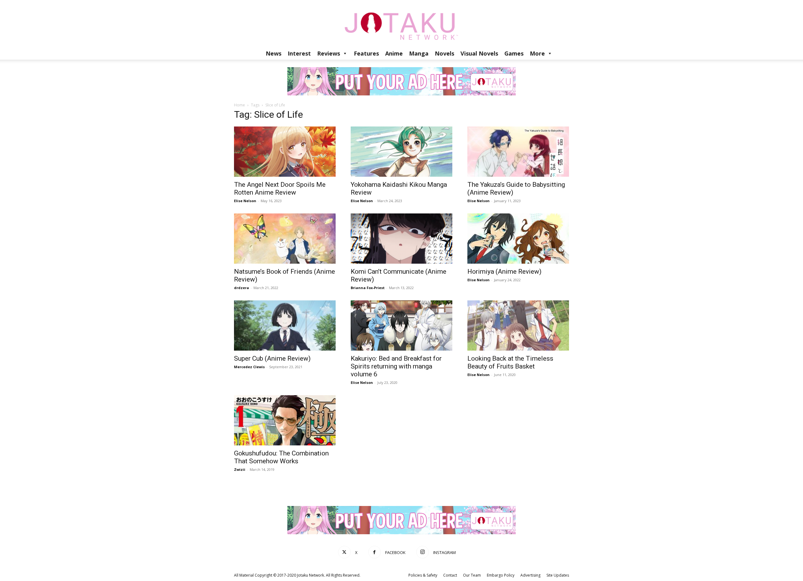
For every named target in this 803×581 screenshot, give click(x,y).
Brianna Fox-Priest (368, 287)
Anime (394, 53)
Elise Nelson (245, 200)
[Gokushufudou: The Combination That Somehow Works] (285, 420)
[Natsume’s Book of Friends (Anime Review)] (285, 238)
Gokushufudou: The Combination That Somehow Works (281, 457)
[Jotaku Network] (401, 23)
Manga (418, 53)
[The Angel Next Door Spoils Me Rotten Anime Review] (285, 151)
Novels (444, 53)
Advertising (530, 575)
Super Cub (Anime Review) (272, 358)
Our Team (472, 575)
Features (366, 53)
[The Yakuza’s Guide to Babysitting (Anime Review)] (518, 151)
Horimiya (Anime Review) (504, 271)
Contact (450, 575)
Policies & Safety (422, 575)
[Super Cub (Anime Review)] (285, 325)
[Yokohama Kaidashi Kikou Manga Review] (401, 151)
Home (239, 105)
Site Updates (557, 575)
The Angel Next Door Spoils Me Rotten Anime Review (280, 188)
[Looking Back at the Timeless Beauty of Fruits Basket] (518, 325)
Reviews (328, 53)
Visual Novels (479, 53)
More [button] (537, 53)
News (273, 53)
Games (514, 53)
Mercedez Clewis (249, 366)
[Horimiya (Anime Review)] (518, 238)
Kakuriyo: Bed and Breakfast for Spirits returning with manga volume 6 (396, 366)
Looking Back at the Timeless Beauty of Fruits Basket (510, 362)
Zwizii (239, 469)
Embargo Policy (500, 575)
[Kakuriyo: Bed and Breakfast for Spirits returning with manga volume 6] (401, 325)
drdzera (241, 287)
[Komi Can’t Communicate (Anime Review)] (401, 238)
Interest (299, 53)
